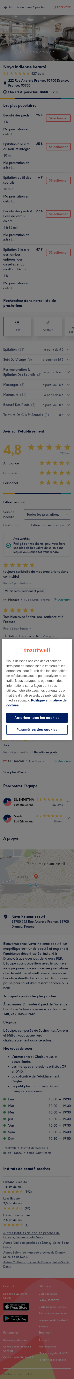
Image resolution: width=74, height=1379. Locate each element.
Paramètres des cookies (37, 729)
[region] (37, 689)
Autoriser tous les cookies (37, 717)
